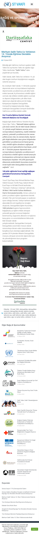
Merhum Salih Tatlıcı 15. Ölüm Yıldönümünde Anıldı (17, 517)
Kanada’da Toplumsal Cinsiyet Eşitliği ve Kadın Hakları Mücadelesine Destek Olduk (26, 332)
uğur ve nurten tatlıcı (18, 317)
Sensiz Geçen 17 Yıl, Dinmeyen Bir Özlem (14, 488)
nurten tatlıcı (8, 313)
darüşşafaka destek (16, 311)
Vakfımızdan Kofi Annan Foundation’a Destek (24, 461)
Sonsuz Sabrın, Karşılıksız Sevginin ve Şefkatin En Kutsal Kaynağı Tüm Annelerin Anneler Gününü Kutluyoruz (18, 492)
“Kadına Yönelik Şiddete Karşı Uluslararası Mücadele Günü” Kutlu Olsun (26, 372)
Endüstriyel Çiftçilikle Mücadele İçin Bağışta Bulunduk (26, 361)
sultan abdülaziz (30, 315)
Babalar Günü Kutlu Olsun (9, 505)
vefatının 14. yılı (30, 317)
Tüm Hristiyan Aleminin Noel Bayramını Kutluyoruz (17, 502)
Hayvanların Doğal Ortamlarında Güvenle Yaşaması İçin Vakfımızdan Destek (27, 471)
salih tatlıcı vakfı (25, 313)
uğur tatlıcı (7, 317)
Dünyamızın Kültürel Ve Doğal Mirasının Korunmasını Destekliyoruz (26, 441)
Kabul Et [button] (34, 529)
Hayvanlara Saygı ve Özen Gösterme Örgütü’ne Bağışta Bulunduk (26, 451)
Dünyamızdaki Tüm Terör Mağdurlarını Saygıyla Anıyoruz (26, 431)
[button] (31, 4)
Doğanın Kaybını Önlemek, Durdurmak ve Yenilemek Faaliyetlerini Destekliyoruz (25, 421)
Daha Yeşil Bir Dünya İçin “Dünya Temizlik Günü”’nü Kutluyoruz (27, 411)
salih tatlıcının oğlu (18, 315)
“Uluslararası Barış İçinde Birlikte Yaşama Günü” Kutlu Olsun (27, 351)
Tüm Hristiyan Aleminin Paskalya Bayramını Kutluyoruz (18, 514)
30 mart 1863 (14, 309)
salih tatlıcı (16, 313)
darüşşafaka (24, 309)
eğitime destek (29, 311)
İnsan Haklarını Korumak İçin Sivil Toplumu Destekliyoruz (27, 381)
